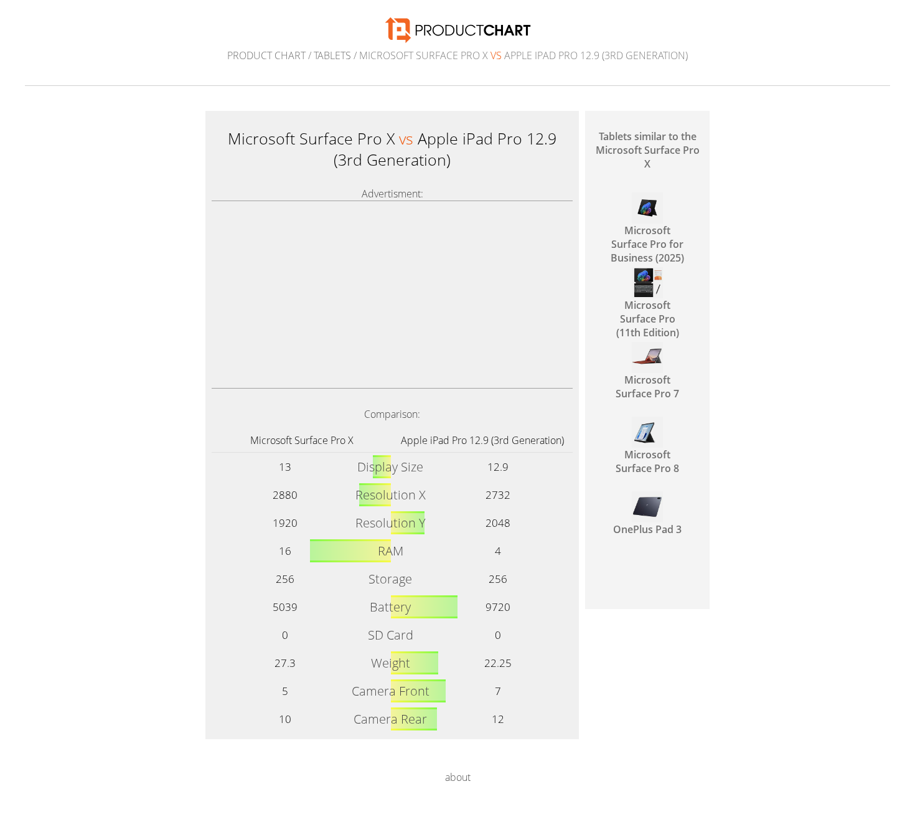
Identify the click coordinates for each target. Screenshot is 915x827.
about (458, 777)
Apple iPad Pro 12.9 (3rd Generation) (482, 440)
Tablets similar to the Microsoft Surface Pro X (648, 150)
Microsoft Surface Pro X (302, 440)
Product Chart (266, 55)
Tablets (332, 55)
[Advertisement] (392, 294)
